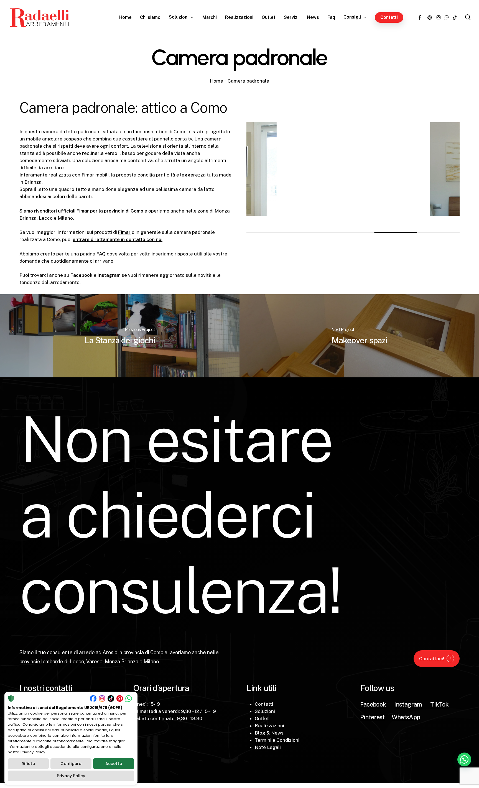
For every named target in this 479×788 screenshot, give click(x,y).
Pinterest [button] (372, 717)
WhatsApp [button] (406, 717)
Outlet (262, 718)
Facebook (81, 275)
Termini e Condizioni (277, 740)
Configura (70, 763)
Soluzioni (265, 711)
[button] (464, 759)
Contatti (264, 704)
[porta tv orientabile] (272, 169)
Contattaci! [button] (431, 658)
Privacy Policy (71, 776)
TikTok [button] (439, 704)
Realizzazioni (269, 725)
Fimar (124, 232)
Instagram (109, 275)
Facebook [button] (373, 704)
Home (216, 81)
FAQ (101, 254)
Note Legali (268, 747)
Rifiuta (28, 763)
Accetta (113, 763)
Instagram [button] (408, 704)
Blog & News (269, 733)
